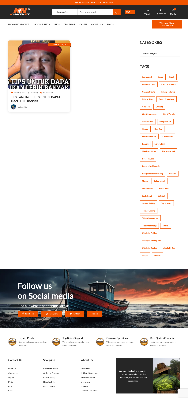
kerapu (145, 144)
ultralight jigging (149, 248)
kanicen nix (167, 136)
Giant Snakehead (149, 114)
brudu (160, 77)
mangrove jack (168, 151)
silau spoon (164, 188)
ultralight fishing (149, 233)
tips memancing (149, 225)
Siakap (145, 181)
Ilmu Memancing (149, 136)
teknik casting (148, 211)
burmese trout (148, 84)
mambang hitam (149, 151)
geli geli (146, 106)
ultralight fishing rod (151, 240)
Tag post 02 (166, 203)
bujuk (171, 77)
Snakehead (147, 196)
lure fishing (160, 144)
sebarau (172, 173)
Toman (165, 225)
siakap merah (159, 181)
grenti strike (147, 121)
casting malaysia (168, 84)
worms (157, 255)
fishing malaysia (168, 92)
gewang (159, 106)
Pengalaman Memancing (152, 173)
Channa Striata (148, 92)
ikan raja (158, 129)
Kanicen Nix (22, 107)
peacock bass (148, 159)
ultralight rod (169, 248)
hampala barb (165, 121)
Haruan (145, 129)
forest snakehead (166, 99)
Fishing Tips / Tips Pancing (26, 92)
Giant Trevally (169, 114)
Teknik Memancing (150, 218)
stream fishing (148, 203)
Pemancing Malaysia (151, 166)
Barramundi (147, 77)
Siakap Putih (147, 188)
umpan (145, 255)
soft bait (162, 196)
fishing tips (147, 99)
